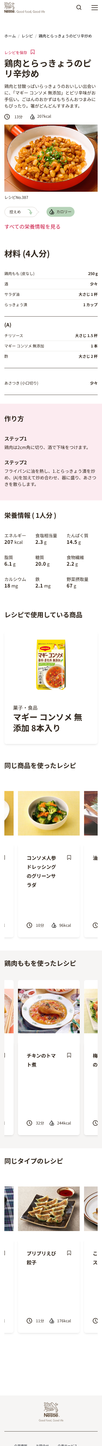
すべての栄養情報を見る (32, 226)
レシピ (27, 36)
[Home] (26, 7)
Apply (79, 9)
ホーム (10, 36)
